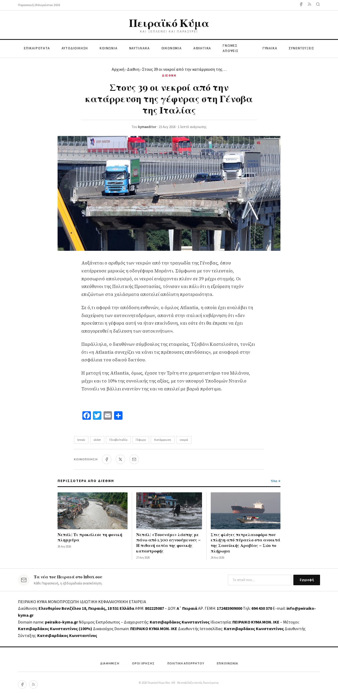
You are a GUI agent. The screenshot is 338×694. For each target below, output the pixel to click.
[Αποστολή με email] (134, 459)
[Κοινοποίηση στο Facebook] (106, 459)
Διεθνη (133, 69)
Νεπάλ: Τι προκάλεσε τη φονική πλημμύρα (90, 537)
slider (97, 440)
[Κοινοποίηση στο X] (120, 459)
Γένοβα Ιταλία (118, 440)
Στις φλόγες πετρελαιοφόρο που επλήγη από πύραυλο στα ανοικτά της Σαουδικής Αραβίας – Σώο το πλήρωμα (245, 543)
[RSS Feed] (309, 5)
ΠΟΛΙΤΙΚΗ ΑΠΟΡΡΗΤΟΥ (185, 663)
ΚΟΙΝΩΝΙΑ (108, 48)
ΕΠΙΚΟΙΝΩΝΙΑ (227, 663)
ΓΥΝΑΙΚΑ (269, 48)
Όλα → (275, 481)
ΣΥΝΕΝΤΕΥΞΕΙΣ (301, 48)
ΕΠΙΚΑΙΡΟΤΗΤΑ (37, 48)
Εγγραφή (307, 580)
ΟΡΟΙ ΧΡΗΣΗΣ (143, 663)
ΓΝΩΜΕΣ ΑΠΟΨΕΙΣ (230, 48)
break (81, 440)
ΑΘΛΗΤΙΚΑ (202, 48)
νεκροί (184, 440)
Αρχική (118, 69)
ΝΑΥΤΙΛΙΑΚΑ (139, 48)
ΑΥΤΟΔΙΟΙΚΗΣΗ (75, 48)
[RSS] (33, 684)
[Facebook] (301, 5)
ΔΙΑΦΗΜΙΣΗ (109, 663)
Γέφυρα (141, 440)
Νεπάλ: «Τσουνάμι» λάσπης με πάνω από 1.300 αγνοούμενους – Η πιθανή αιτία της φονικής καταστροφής (168, 543)
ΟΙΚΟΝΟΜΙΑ (171, 48)
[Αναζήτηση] (318, 5)
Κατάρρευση (162, 440)
